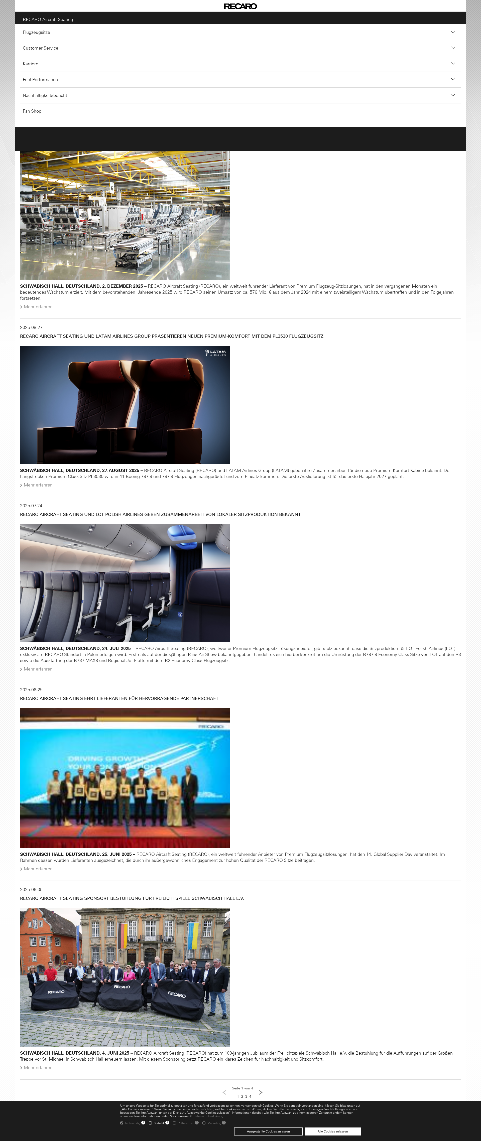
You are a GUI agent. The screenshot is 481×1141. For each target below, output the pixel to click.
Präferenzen (186, 1122)
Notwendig (133, 1122)
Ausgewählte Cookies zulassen (268, 1131)
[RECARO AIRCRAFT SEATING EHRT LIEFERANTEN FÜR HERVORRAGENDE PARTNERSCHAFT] (240, 777)
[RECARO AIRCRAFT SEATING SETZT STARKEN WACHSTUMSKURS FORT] (240, 210)
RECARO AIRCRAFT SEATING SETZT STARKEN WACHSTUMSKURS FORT (96, 130)
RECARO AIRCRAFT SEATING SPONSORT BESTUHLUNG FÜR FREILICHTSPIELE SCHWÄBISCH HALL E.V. (130, 898)
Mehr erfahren (35, 302)
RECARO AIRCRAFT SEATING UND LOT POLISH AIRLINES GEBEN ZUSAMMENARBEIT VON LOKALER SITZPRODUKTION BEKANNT (158, 511)
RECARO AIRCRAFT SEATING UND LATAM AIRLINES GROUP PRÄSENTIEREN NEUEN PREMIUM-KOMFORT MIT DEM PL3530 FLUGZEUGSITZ (169, 332)
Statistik (159, 1122)
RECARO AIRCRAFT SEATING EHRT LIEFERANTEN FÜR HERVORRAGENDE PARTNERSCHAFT (117, 697)
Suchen (218, 83)
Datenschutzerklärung (208, 1116)
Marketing (214, 1122)
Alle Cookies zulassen (333, 1131)
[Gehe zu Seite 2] (261, 1093)
